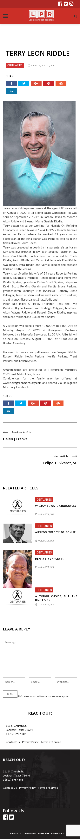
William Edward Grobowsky (55, 506)
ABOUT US (16, 833)
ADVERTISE (30, 833)
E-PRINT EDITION (60, 833)
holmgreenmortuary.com (25, 382)
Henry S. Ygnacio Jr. (49, 558)
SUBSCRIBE (44, 833)
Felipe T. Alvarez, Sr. (60, 462)
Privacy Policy (30, 742)
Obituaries (15, 65)
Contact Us (13, 742)
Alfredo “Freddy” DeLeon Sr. (56, 532)
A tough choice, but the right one (56, 598)
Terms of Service (51, 742)
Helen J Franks (15, 439)
